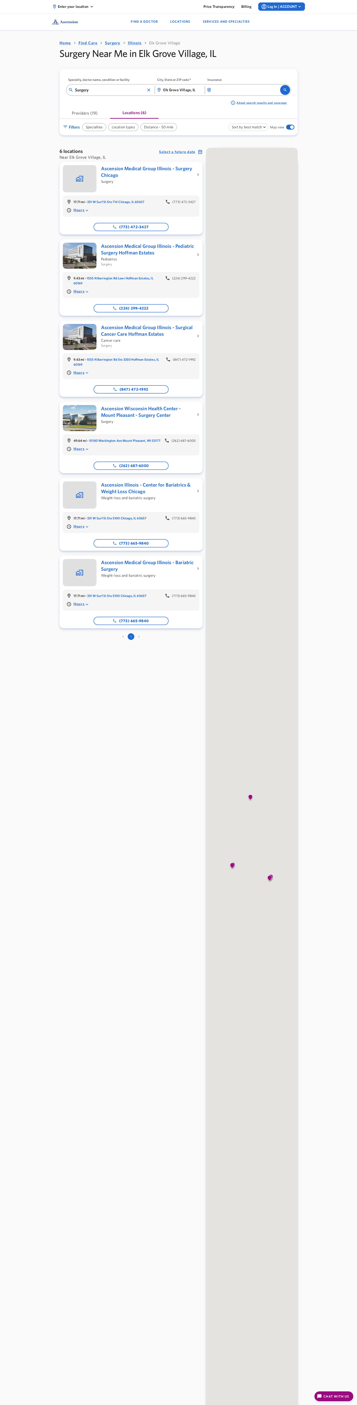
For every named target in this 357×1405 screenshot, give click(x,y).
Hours (79, 210)
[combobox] (110, 90)
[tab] (85, 114)
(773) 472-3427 (134, 227)
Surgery (112, 42)
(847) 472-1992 (134, 389)
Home (65, 42)
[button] (148, 89)
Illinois (135, 42)
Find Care (88, 42)
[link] (219, 6)
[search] (285, 90)
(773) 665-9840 (134, 543)
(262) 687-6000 (134, 465)
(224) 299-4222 (134, 308)
